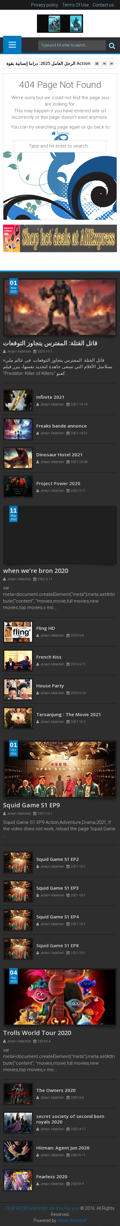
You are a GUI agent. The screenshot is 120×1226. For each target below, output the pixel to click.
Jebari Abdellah (71, 1220)
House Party (50, 689)
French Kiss (49, 660)
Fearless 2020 (51, 1179)
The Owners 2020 (56, 1093)
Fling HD (45, 631)
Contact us (103, 4)
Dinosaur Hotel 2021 (59, 458)
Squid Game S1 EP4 (57, 920)
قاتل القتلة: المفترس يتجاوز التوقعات (50, 343)
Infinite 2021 (50, 401)
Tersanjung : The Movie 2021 (68, 717)
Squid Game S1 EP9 (31, 805)
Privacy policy (44, 4)
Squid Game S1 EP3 (57, 891)
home (62, 133)
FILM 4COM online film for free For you (43, 1208)
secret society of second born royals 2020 (70, 1122)
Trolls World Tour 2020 (37, 1033)
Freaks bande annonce (61, 429)
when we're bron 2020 (35, 570)
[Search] (112, 45)
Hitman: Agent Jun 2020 (63, 1151)
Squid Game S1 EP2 (57, 863)
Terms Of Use (75, 4)
